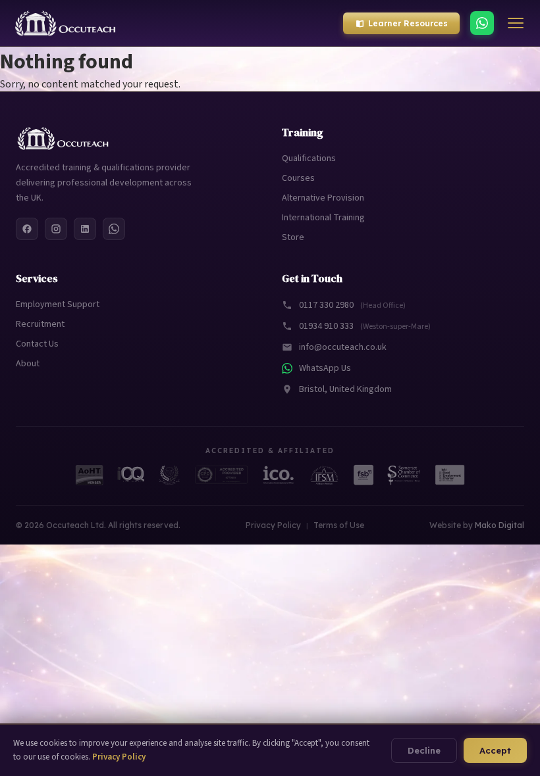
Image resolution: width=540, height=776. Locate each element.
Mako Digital (499, 525)
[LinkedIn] (85, 229)
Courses (298, 178)
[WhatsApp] (482, 23)
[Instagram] (56, 229)
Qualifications (309, 158)
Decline (424, 750)
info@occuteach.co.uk (343, 347)
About (28, 363)
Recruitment (40, 324)
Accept (495, 750)
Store (293, 237)
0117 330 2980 (352, 305)
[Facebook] (27, 229)
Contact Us (37, 344)
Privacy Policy (273, 525)
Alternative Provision (323, 198)
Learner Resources (408, 23)
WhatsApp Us (325, 368)
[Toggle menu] (515, 23)
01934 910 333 (365, 326)
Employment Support (57, 304)
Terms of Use (338, 525)
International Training (323, 217)
